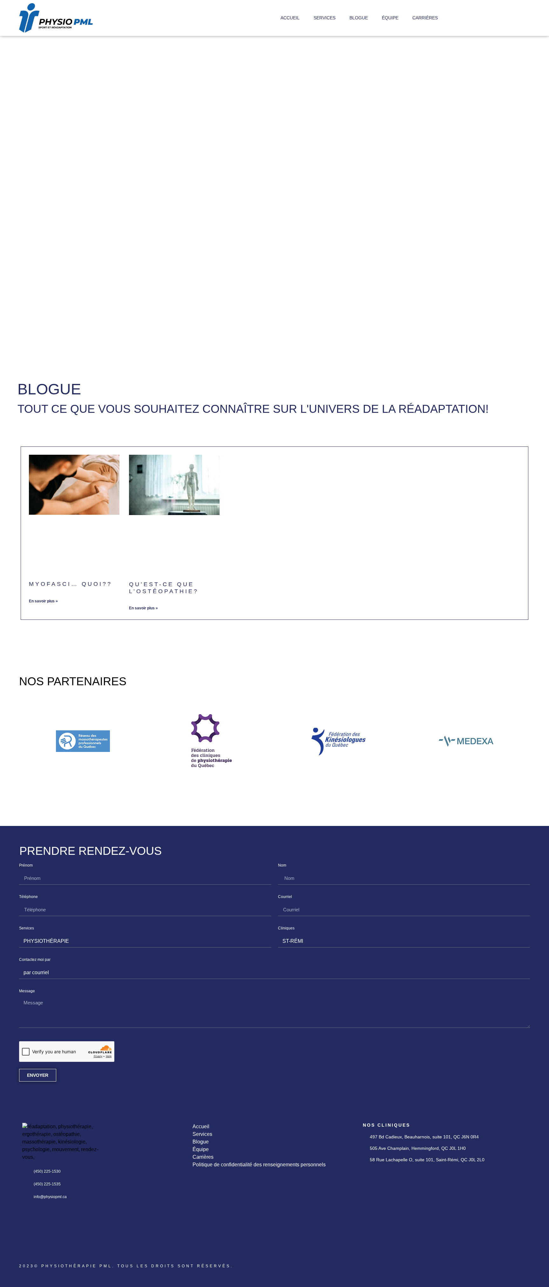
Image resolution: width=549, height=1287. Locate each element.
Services (325, 17)
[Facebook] (27, 1250)
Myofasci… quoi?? (70, 584)
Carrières (425, 17)
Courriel (285, 897)
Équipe (390, 17)
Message (27, 991)
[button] (25, 742)
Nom (282, 865)
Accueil (290, 17)
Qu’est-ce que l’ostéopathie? (164, 587)
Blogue (358, 17)
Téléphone (28, 897)
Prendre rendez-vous (90, 850)
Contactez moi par (35, 960)
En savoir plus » (43, 601)
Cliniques (286, 928)
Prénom (26, 865)
